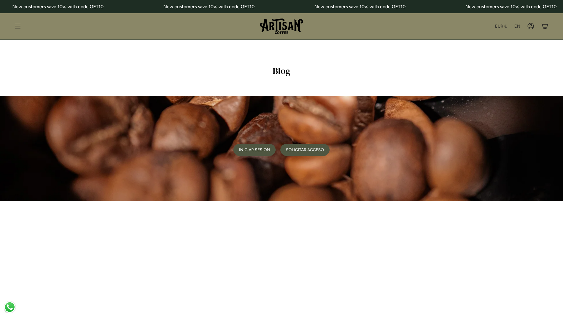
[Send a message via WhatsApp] (10, 307)
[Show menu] (17, 26)
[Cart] (544, 26)
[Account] (530, 26)
